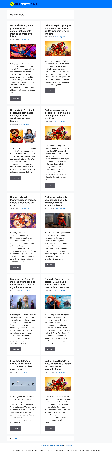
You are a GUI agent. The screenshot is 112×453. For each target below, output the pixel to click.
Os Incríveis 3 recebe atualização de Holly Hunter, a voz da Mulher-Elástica (56, 201)
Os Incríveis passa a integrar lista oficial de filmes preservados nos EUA (57, 114)
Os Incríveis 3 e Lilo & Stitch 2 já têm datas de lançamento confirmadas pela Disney (22, 115)
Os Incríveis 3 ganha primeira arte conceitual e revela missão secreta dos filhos (21, 31)
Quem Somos (68, 445)
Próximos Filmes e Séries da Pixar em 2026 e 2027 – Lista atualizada (21, 365)
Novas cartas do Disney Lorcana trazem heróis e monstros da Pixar (23, 201)
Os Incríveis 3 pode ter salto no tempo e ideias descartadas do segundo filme (58, 365)
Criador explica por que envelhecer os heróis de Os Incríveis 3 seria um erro (58, 29)
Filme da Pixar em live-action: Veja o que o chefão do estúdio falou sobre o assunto (57, 283)
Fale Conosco (44, 445)
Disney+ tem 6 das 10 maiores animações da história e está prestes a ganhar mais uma (22, 283)
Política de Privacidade (56, 445)
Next (17, 439)
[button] (95, 4)
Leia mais (15, 98)
